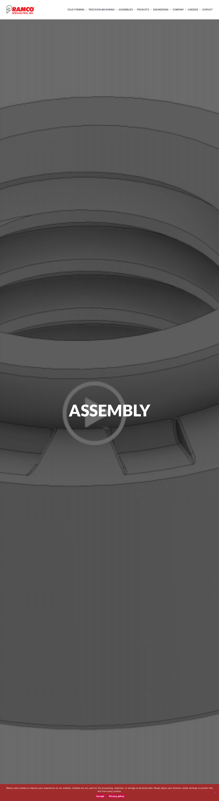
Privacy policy (116, 796)
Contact (207, 9)
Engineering (161, 9)
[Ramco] (20, 9)
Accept (100, 796)
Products (143, 9)
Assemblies (126, 9)
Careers (193, 9)
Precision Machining (102, 9)
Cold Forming (76, 9)
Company (178, 9)
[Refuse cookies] (215, 792)
